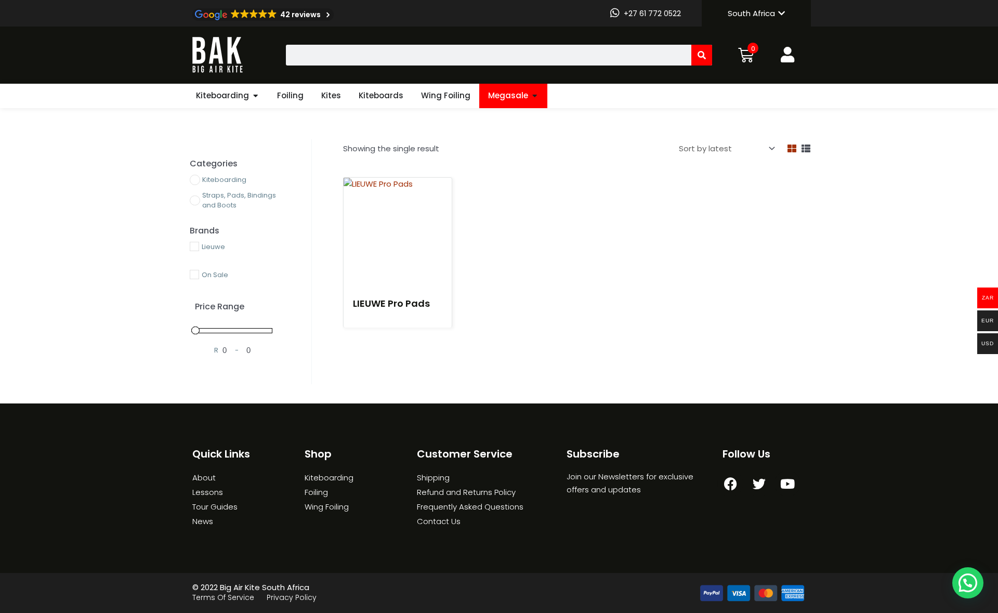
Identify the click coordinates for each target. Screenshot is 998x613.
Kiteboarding (222, 95)
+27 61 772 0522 (652, 13)
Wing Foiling (445, 95)
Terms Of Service (223, 597)
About (204, 477)
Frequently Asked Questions (470, 506)
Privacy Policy (292, 597)
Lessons (207, 492)
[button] (967, 582)
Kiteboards (381, 95)
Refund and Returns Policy (466, 492)
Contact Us (439, 521)
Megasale (508, 95)
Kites (331, 95)
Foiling (290, 95)
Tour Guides (215, 506)
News (202, 521)
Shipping (433, 477)
